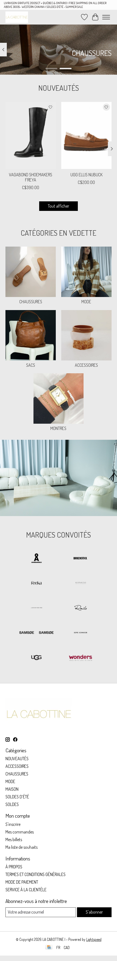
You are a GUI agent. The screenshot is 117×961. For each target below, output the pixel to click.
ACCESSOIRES (86, 365)
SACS (30, 365)
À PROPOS (13, 866)
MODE (86, 301)
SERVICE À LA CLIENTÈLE (26, 889)
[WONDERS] (80, 658)
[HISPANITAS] (80, 583)
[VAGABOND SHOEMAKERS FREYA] (30, 135)
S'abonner (94, 912)
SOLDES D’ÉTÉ (17, 796)
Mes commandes (19, 832)
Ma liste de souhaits (21, 847)
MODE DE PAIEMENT (21, 882)
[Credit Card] (48, 947)
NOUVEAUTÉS (17, 758)
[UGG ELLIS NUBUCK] (86, 135)
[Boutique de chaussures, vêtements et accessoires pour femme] (16, 17)
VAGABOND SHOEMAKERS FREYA (30, 177)
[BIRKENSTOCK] (80, 558)
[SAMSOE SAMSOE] (36, 633)
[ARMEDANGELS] (36, 558)
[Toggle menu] (106, 17)
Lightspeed (93, 939)
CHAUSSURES (30, 301)
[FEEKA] (36, 583)
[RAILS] (80, 608)
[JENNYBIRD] (36, 608)
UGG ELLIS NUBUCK (86, 174)
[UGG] (36, 658)
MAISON (12, 789)
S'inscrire (12, 824)
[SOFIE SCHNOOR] (80, 633)
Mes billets (13, 839)
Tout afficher (58, 206)
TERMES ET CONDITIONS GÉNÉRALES (35, 874)
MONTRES (58, 428)
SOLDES (12, 804)
